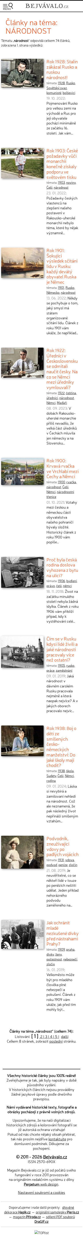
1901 (61, 287)
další (64, 1036)
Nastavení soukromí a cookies (41, 1192)
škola (70, 770)
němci (67, 585)
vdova (69, 860)
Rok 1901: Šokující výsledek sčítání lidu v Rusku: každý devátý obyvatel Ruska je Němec (61, 266)
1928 (61, 83)
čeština (71, 393)
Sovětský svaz (56, 88)
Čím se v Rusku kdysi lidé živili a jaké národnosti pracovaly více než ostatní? (61, 649)
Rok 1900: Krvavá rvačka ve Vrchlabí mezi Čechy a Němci (62, 468)
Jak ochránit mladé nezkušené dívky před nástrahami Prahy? (62, 933)
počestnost (54, 959)
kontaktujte (57, 1138)
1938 (61, 770)
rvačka (71, 482)
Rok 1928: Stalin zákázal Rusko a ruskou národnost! (62, 69)
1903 (61, 182)
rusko (70, 665)
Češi (49, 187)
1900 (61, 482)
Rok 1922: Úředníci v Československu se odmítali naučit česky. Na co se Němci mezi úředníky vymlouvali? (62, 368)
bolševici (69, 92)
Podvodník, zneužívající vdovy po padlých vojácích (62, 846)
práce (50, 670)
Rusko (70, 83)
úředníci (52, 397)
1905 (61, 665)
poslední (56, 1041)
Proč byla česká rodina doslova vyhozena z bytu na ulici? (62, 567)
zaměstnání (64, 670)
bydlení (71, 581)
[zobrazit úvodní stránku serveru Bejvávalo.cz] (46, 8)
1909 (61, 949)
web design (41, 1184)
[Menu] (8, 6)
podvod (51, 864)
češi (59, 585)
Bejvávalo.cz (55, 1156)
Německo (53, 292)
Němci (51, 402)
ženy (58, 954)
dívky (50, 954)
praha (70, 949)
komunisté (53, 92)
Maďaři (62, 402)
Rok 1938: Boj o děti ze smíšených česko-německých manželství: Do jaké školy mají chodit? (61, 746)
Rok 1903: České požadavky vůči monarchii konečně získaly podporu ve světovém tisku (62, 163)
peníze (63, 864)
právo (50, 585)
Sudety (51, 775)
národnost (61, 187)
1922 (61, 393)
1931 (61, 860)
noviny (71, 182)
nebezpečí (70, 959)
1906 (61, 581)
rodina (51, 780)
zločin (73, 864)
